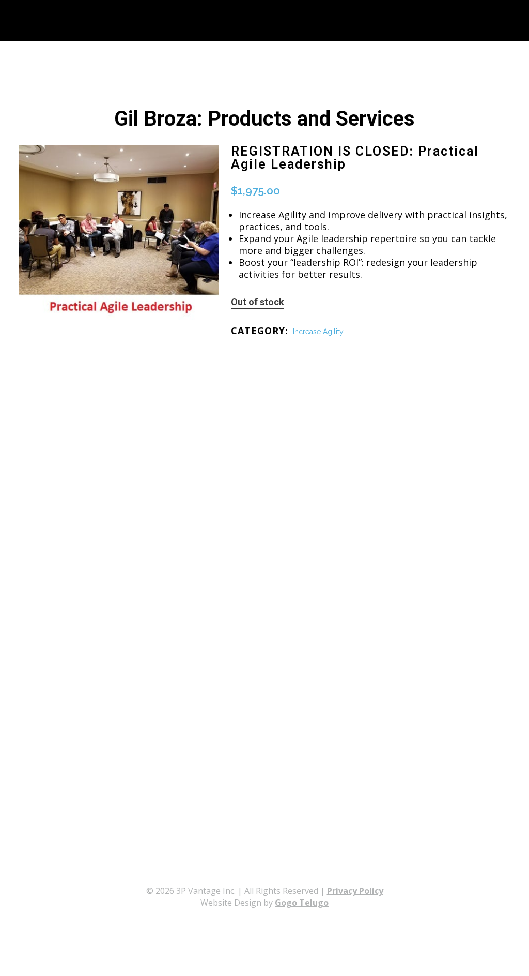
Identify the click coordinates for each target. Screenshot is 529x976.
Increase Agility (318, 331)
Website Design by (264, 902)
